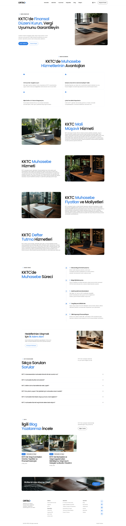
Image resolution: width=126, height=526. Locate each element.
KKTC (48, 506)
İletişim (84, 512)
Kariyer (84, 508)
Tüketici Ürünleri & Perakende (69, 506)
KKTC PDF (49, 514)
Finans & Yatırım (66, 512)
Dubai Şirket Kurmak (51, 502)
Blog (84, 502)
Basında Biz (85, 504)
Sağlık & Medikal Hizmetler (68, 504)
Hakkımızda (85, 506)
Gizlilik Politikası (99, 523)
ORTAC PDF (50, 516)
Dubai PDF (49, 510)
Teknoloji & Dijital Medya (68, 510)
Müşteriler (85, 510)
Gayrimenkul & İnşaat (67, 508)
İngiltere (49, 504)
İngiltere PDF (50, 512)
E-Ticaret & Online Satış (68, 502)
